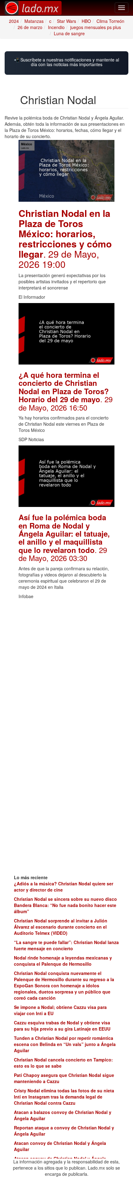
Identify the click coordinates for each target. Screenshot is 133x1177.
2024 (14, 21)
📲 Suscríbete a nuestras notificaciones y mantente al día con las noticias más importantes (66, 62)
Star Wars (66, 21)
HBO (86, 21)
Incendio (56, 27)
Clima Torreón (110, 21)
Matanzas (34, 21)
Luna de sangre (69, 33)
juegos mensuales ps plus (95, 27)
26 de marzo (30, 27)
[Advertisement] (66, 668)
